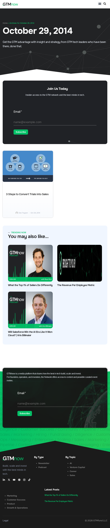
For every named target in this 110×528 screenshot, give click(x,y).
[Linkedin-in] (4, 480)
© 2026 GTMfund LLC (96, 520)
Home (5, 23)
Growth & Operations (17, 507)
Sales (72, 475)
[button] (100, 3)
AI (71, 463)
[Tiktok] (29, 480)
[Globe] (19, 480)
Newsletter (43, 463)
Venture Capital (77, 467)
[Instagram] (24, 480)
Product (11, 503)
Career (73, 471)
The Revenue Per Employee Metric (76, 285)
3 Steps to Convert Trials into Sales (27, 194)
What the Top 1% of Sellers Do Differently (30, 285)
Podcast (42, 467)
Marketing (12, 495)
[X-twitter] (9, 480)
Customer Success (16, 499)
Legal (5, 520)
